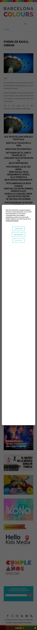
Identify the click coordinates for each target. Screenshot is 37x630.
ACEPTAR (18, 229)
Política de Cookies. (12, 221)
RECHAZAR (18, 235)
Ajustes (18, 240)
